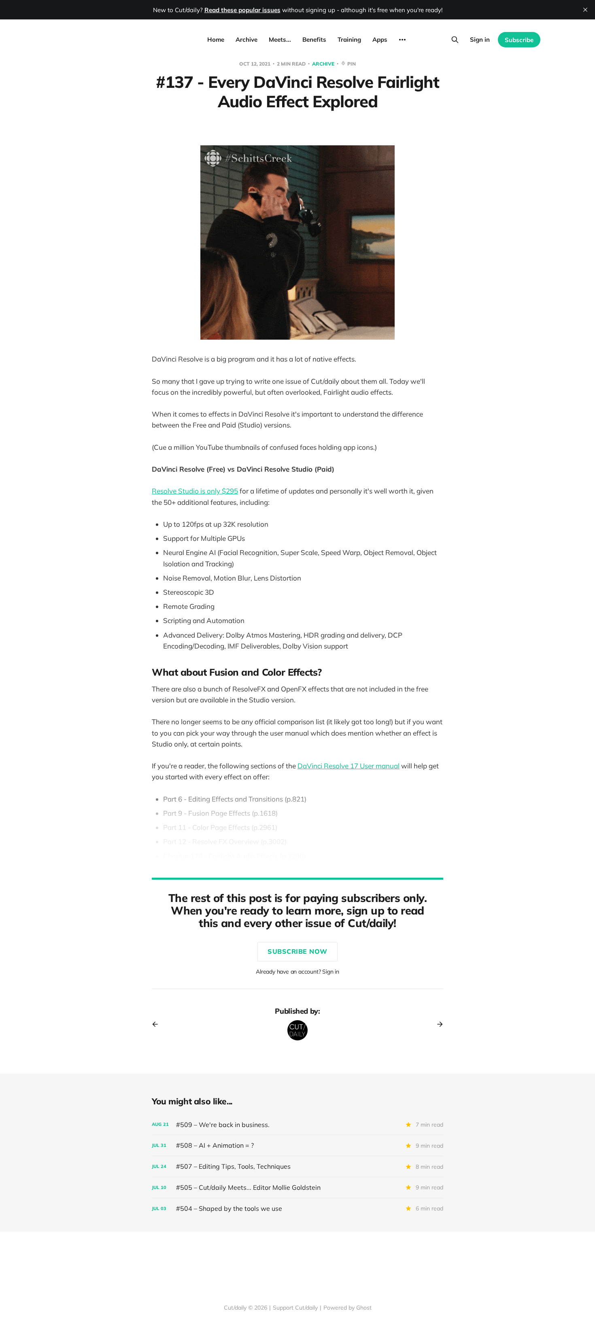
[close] (585, 9)
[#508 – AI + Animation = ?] (297, 1145)
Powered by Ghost (347, 1307)
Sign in (480, 39)
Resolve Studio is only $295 (195, 491)
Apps (379, 39)
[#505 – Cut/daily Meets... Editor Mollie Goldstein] (297, 1187)
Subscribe (519, 40)
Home (215, 39)
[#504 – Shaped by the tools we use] (297, 1208)
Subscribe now (297, 951)
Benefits (314, 39)
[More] (402, 40)
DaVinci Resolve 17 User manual (349, 765)
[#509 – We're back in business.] (297, 1124)
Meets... (280, 39)
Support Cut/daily (295, 1307)
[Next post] (437, 1024)
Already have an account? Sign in (297, 971)
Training (349, 39)
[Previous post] (158, 1024)
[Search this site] (455, 40)
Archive (246, 39)
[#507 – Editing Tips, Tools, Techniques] (297, 1166)
